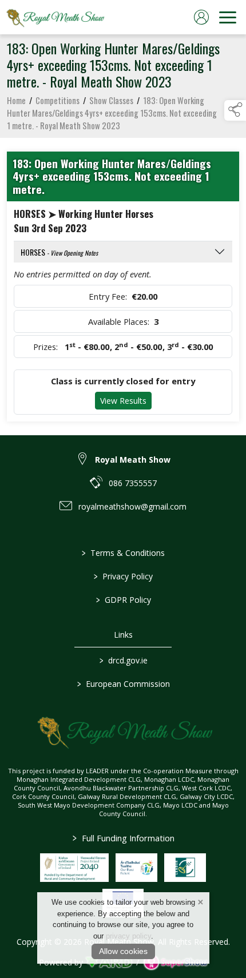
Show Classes (111, 100)
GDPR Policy (123, 599)
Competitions (57, 100)
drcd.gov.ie (123, 660)
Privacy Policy (123, 576)
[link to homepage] (54, 17)
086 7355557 (133, 483)
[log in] (201, 17)
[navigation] (227, 17)
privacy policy (128, 936)
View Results (123, 400)
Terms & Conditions (123, 552)
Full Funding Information (123, 838)
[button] (235, 110)
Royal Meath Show (132, 459)
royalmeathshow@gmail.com (132, 506)
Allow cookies (123, 951)
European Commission (123, 683)
